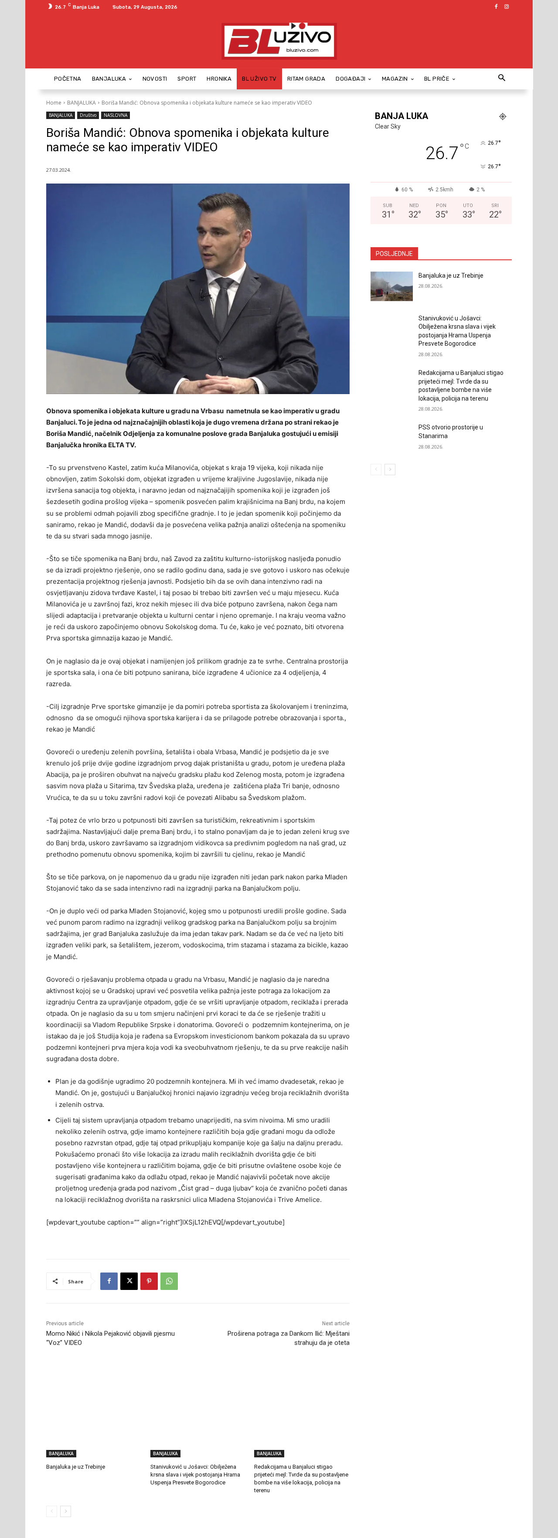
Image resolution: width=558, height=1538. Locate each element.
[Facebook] (496, 7)
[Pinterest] (149, 1281)
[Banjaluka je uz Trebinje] (94, 1424)
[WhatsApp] (169, 1281)
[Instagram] (506, 7)
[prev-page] (51, 1511)
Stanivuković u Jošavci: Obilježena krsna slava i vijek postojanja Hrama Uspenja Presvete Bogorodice (195, 1474)
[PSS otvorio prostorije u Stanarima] (392, 438)
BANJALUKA (81, 102)
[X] (129, 1281)
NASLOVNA (115, 115)
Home (53, 102)
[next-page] (65, 1511)
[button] (501, 78)
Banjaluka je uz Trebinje (75, 1466)
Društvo (88, 115)
